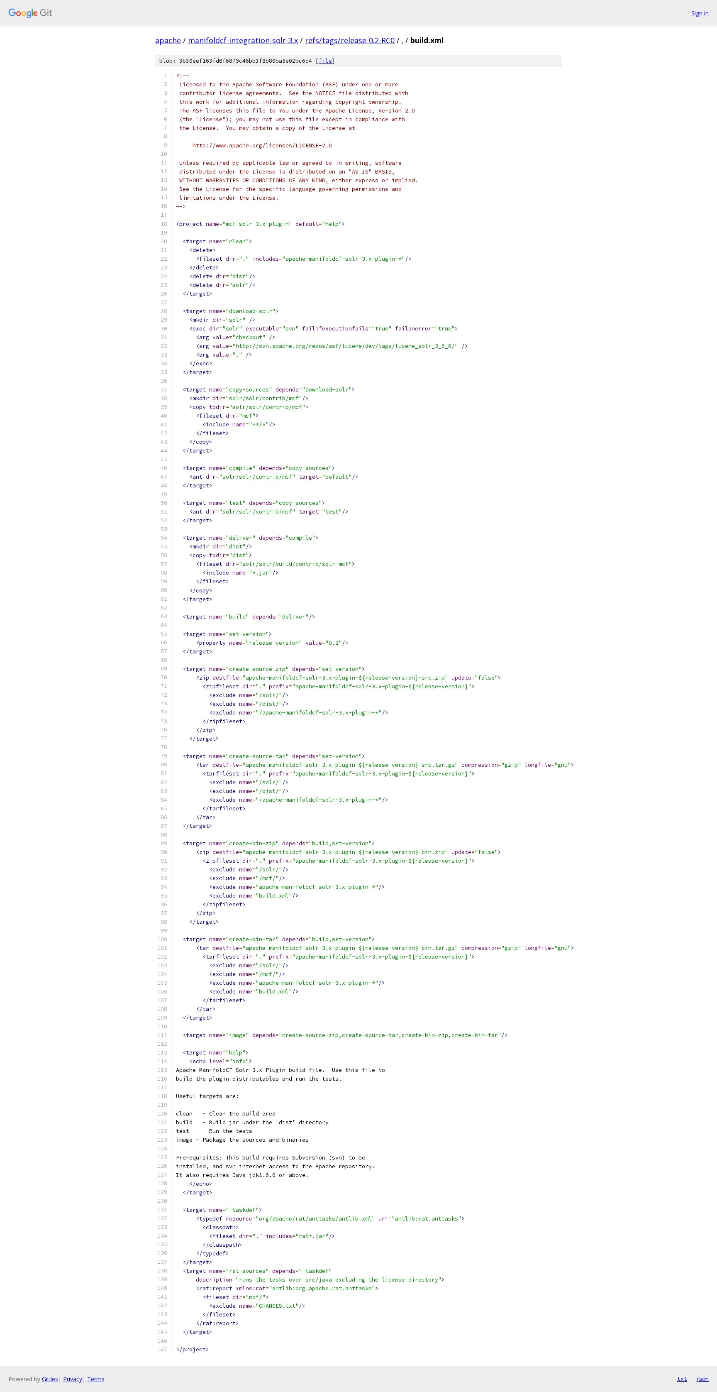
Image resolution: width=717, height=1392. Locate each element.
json (702, 1378)
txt (682, 1378)
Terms (96, 1379)
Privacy (72, 1379)
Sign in (700, 13)
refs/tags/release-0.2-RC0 (350, 40)
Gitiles (50, 1379)
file (325, 60)
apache (168, 40)
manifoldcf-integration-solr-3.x (243, 40)
